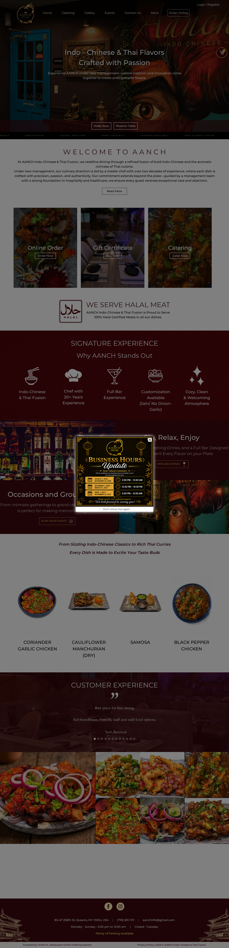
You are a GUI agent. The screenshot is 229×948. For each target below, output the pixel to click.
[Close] (150, 440)
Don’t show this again (116, 509)
